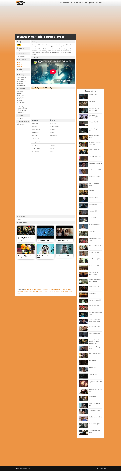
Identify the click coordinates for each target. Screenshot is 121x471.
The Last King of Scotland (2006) (93, 273)
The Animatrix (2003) (43, 240)
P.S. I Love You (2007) (94, 252)
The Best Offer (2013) (95, 424)
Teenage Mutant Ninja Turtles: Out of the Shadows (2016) (26, 238)
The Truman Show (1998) (95, 163)
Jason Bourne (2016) (94, 326)
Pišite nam (103, 468)
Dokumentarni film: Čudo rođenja (95, 382)
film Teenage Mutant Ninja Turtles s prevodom (37, 289)
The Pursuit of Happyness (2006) (93, 116)
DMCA (97, 468)
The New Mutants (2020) (64, 256)
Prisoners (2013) (93, 204)
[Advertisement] (59, 20)
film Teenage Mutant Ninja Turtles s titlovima (36, 291)
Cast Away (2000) (93, 211)
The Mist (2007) (93, 94)
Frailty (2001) (92, 360)
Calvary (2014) (92, 293)
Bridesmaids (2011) (62, 240)
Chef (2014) (92, 101)
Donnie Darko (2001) (94, 410)
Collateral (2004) (93, 374)
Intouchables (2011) (94, 396)
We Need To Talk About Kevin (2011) (95, 143)
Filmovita (17, 468)
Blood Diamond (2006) (95, 259)
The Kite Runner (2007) (95, 300)
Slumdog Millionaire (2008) (94, 136)
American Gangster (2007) (94, 129)
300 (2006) (91, 190)
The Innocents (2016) (94, 333)
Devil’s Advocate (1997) (95, 170)
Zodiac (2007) (92, 231)
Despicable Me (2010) (94, 149)
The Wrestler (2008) (94, 286)
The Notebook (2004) (94, 177)
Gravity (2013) (92, 218)
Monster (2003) (93, 367)
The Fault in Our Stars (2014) (95, 239)
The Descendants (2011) (95, 417)
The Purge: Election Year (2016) (95, 313)
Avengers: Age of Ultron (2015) (95, 390)
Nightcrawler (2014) (94, 122)
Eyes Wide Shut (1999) (95, 156)
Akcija (18, 62)
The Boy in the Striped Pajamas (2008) (95, 280)
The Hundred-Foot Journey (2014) (94, 109)
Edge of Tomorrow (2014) (94, 184)
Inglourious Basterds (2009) (94, 404)
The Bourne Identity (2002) (94, 347)
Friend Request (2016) (95, 353)
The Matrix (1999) (93, 197)
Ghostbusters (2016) (94, 306)
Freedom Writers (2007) (95, 225)
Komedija (19, 66)
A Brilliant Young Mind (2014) (94, 431)
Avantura (19, 64)
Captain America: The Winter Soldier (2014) (94, 320)
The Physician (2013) (94, 266)
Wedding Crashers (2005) (95, 245)
